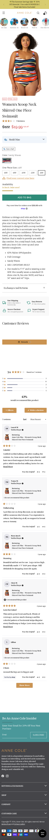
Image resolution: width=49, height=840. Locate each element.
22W (33, 173)
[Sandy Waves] (6, 160)
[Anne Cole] (24, 12)
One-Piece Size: (12, 167)
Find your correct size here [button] (20, 178)
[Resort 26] (24, 22)
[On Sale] (4, 22)
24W (41, 173)
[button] (24, 121)
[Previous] (4, 4)
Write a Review (38, 411)
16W (6, 173)
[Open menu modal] (3, 12)
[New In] (35, 22)
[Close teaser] (37, 828)
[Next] (45, 4)
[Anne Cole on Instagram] (7, 777)
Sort (25, 419)
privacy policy (19, 824)
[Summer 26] (14, 22)
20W (24, 173)
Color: (11, 155)
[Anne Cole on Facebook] (3, 777)
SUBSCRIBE (38, 735)
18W (14, 173)
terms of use (6, 824)
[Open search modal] (38, 12)
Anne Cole (20, 822)
